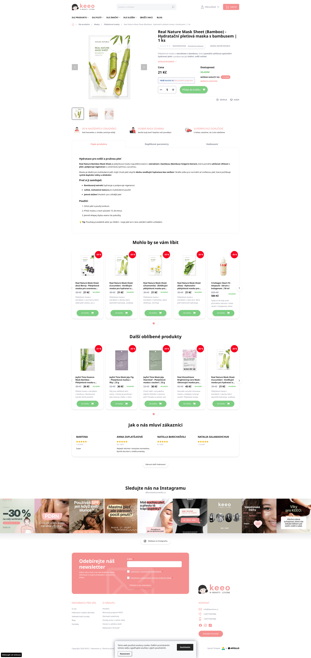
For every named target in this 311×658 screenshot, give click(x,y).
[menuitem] (81, 17)
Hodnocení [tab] (212, 144)
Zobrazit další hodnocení (155, 464)
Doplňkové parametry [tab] (157, 144)
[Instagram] (205, 625)
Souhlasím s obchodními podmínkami (146, 571)
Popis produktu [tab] (99, 144)
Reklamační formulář (111, 628)
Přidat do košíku (191, 89)
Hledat (173, 7)
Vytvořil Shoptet (213, 648)
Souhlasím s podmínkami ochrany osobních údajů (151, 578)
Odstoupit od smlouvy (11, 655)
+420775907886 (209, 614)
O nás (74, 609)
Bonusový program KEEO (113, 612)
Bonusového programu (183, 80)
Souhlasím (185, 647)
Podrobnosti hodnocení (195, 46)
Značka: (220, 46)
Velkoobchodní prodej (81, 616)
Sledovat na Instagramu (158, 541)
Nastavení (125, 653)
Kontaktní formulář (210, 634)
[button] (154, 323)
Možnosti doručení (208, 81)
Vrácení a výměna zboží (112, 624)
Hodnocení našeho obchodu (83, 612)
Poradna (106, 609)
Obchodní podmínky (111, 616)
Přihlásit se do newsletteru (140, 585)
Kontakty (75, 624)
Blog (73, 620)
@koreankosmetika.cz (155, 492)
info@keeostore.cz (210, 609)
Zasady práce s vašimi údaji (114, 620)
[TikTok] (210, 625)
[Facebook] (200, 625)
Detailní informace (166, 62)
